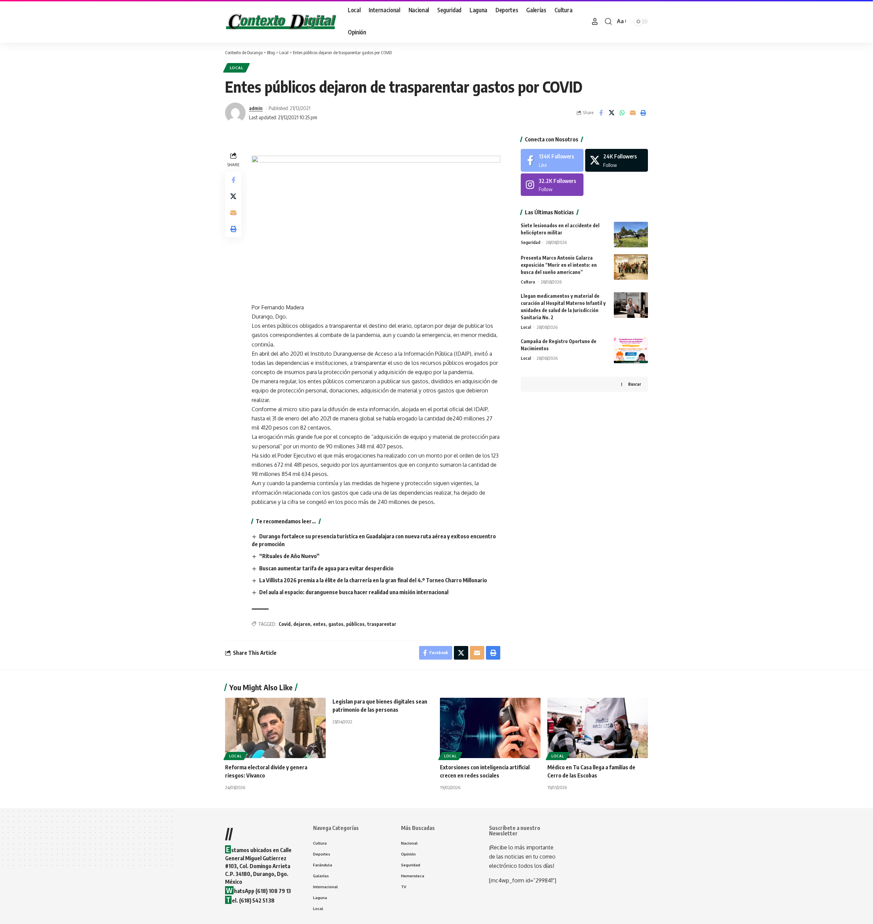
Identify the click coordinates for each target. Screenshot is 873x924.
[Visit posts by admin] (235, 113)
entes (319, 624)
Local (236, 67)
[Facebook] (552, 160)
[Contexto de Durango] (281, 21)
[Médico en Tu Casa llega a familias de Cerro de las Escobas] (597, 728)
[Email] (632, 112)
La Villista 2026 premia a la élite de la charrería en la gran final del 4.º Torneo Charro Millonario (373, 580)
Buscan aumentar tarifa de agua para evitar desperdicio (326, 568)
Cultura (528, 281)
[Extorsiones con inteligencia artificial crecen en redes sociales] (490, 728)
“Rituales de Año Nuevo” (289, 556)
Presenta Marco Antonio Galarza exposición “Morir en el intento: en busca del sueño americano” (559, 265)
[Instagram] (552, 184)
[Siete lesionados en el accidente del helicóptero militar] (631, 234)
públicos (355, 624)
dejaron (301, 624)
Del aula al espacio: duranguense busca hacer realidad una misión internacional (353, 592)
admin (256, 108)
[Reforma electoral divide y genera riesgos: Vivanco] (275, 728)
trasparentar (381, 624)
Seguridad (530, 242)
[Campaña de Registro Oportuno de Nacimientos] (631, 350)
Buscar (634, 384)
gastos (335, 624)
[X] (616, 160)
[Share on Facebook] (601, 112)
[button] (594, 21)
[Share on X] (611, 112)
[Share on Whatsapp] (622, 112)
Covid (285, 624)
